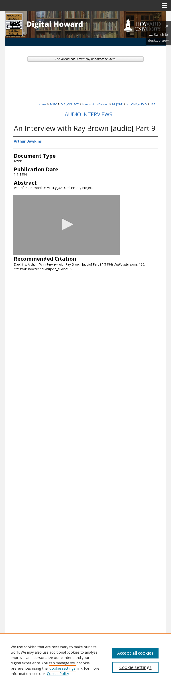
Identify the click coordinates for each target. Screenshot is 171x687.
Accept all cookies (135, 653)
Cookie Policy (58, 673)
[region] (85, 660)
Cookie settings (62, 668)
